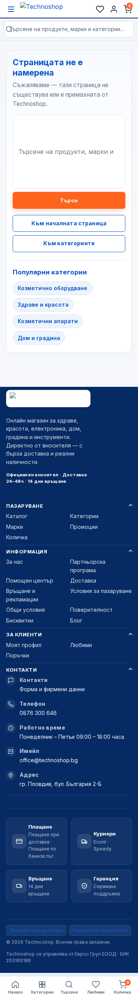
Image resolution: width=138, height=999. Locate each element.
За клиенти (24, 634)
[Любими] (100, 9)
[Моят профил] (114, 9)
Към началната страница (69, 223)
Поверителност (91, 609)
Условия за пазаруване (101, 591)
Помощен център (29, 580)
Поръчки (17, 655)
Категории (84, 516)
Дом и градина (39, 338)
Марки (14, 526)
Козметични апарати (48, 321)
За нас (14, 561)
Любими (81, 645)
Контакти (21, 670)
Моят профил (23, 645)
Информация (26, 551)
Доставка (83, 580)
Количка (17, 537)
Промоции (84, 526)
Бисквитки (19, 620)
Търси (69, 200)
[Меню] (11, 9)
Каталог (17, 516)
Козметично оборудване (52, 288)
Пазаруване (24, 506)
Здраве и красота (43, 304)
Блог (76, 620)
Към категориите (69, 243)
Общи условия (25, 609)
